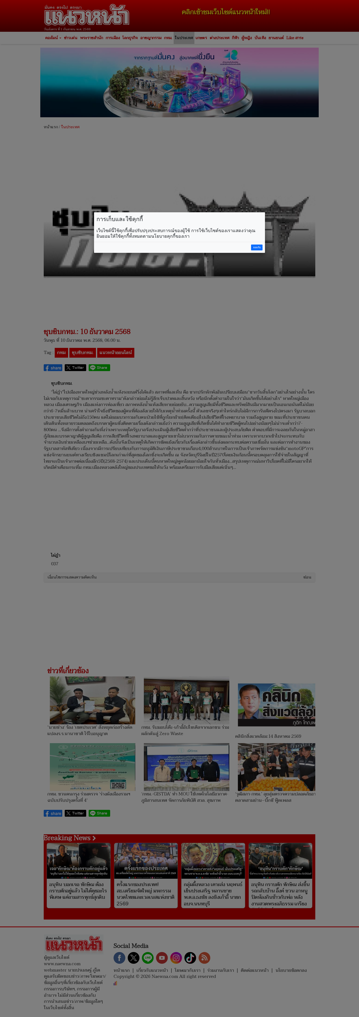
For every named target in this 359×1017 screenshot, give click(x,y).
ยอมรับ (257, 247)
